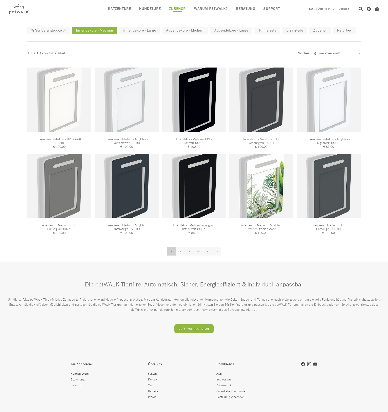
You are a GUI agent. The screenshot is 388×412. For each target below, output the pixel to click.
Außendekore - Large (231, 30)
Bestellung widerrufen (230, 397)
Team (151, 385)
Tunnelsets (267, 30)
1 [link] (171, 251)
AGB (219, 373)
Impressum (223, 379)
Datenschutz (224, 385)
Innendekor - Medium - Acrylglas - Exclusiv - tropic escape (261, 227)
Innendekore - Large (139, 30)
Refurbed (344, 30)
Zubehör (320, 30)
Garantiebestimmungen (231, 391)
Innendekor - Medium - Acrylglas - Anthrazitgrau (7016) (127, 227)
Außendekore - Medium (185, 30)
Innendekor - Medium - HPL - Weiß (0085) (59, 141)
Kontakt (153, 379)
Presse (152, 397)
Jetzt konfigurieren (194, 329)
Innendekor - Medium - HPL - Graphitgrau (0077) (261, 141)
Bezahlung (77, 379)
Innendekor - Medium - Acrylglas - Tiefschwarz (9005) (194, 227)
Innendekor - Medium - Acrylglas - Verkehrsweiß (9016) (127, 141)
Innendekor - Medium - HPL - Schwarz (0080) (194, 141)
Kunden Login (80, 373)
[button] (177, 9)
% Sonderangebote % (48, 30)
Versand (76, 385)
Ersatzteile (294, 30)
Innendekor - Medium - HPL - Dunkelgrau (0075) (59, 227)
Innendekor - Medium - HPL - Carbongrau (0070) (329, 227)
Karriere (153, 391)
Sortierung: (307, 53)
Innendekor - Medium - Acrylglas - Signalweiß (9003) (329, 141)
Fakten (152, 373)
